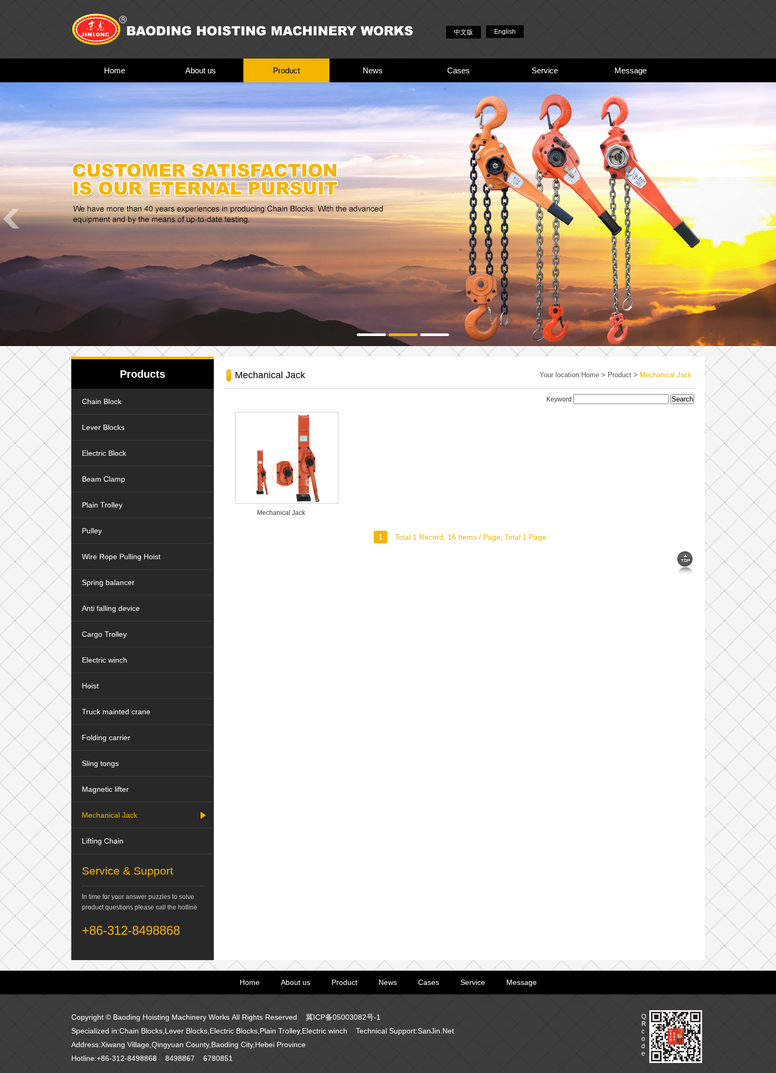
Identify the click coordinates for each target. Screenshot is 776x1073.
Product (286, 70)
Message (630, 70)
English (505, 31)
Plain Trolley (102, 505)
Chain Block (101, 401)
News (373, 70)
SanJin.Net (436, 1031)
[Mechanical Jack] (286, 501)
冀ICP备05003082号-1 (343, 1017)
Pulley (92, 530)
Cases (458, 70)
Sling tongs (100, 763)
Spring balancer (108, 582)
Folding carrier (106, 737)
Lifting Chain (103, 841)
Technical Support (385, 1031)
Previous (10, 218)
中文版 (463, 32)
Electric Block (104, 453)
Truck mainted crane (116, 711)
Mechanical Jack (109, 815)
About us (200, 70)
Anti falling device (111, 608)
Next (765, 218)
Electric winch (104, 660)
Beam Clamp (103, 479)
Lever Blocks (103, 427)
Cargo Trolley (104, 634)
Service (545, 70)
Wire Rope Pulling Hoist (121, 556)
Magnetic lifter (105, 789)
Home (114, 70)
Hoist (90, 686)
